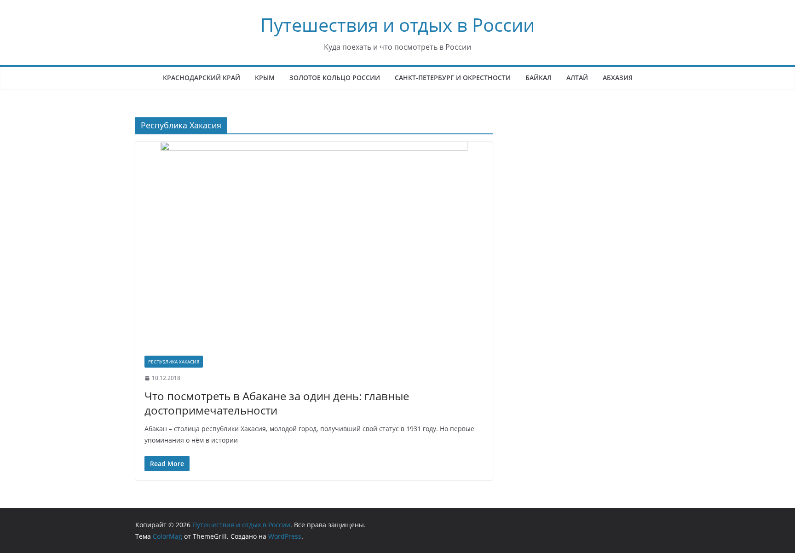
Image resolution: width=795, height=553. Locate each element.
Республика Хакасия (173, 361)
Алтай (577, 77)
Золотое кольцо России (334, 77)
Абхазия (618, 77)
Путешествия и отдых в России (397, 24)
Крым (265, 77)
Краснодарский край (201, 77)
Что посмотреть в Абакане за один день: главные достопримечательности (276, 403)
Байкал (538, 77)
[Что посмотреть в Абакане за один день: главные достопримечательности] (314, 244)
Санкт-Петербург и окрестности (453, 77)
